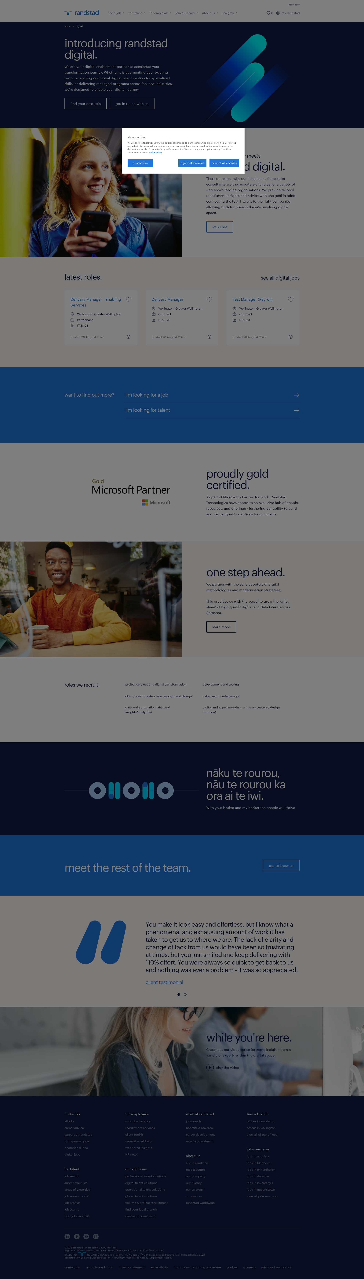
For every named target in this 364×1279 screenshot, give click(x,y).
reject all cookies (192, 163)
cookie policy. (155, 152)
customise (140, 163)
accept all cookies (224, 163)
